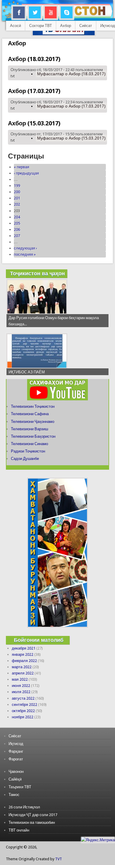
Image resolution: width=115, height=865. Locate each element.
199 (17, 185)
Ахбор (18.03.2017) (34, 59)
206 (17, 229)
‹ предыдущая (26, 173)
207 (17, 236)
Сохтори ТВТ (40, 25)
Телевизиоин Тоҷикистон (33, 406)
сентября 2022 (24, 704)
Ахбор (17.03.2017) (34, 91)
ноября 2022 (22, 717)
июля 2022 (21, 692)
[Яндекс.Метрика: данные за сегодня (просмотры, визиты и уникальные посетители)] (98, 840)
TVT (58, 859)
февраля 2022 (24, 660)
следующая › (25, 248)
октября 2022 (23, 711)
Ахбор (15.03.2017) (34, 123)
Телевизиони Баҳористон (33, 436)
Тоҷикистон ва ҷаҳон (37, 273)
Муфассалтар (71, 73)
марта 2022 (22, 667)
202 (17, 204)
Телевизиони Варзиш (29, 429)
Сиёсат (85, 25)
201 (17, 198)
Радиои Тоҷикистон (28, 451)
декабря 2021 (23, 648)
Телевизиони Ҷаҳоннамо (32, 421)
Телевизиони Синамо (29, 444)
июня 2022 (21, 685)
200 (17, 192)
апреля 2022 (23, 673)
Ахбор (65, 25)
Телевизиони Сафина (30, 414)
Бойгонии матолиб (38, 640)
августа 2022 (23, 698)
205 (17, 223)
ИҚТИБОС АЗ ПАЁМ (27, 372)
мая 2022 (20, 679)
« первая (21, 167)
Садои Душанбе (25, 458)
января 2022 (22, 654)
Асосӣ (15, 25)
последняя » (25, 254)
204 (17, 217)
